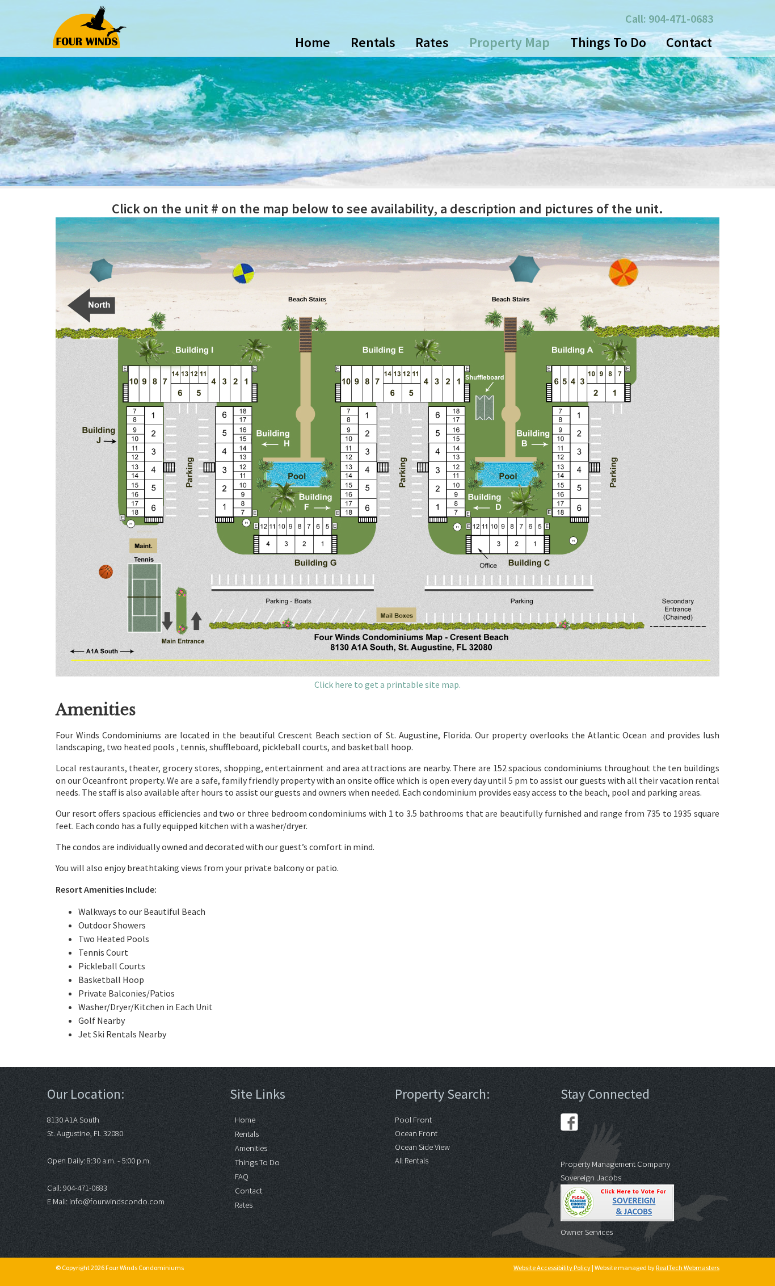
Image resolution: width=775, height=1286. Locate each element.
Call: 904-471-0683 (669, 18)
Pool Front (413, 1120)
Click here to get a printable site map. (387, 684)
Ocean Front (416, 1133)
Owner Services (587, 1232)
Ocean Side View (422, 1147)
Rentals (373, 42)
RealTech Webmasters (687, 1267)
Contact (689, 42)
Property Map (509, 42)
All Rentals (411, 1160)
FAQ (241, 1176)
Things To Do (608, 42)
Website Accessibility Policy (552, 1267)
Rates (432, 42)
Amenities (251, 1148)
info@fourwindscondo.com (117, 1201)
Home (312, 42)
